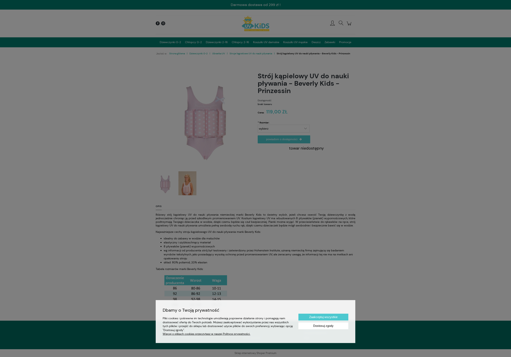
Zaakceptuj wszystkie (323, 317)
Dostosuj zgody (323, 325)
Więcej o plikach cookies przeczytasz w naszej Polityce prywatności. (206, 334)
